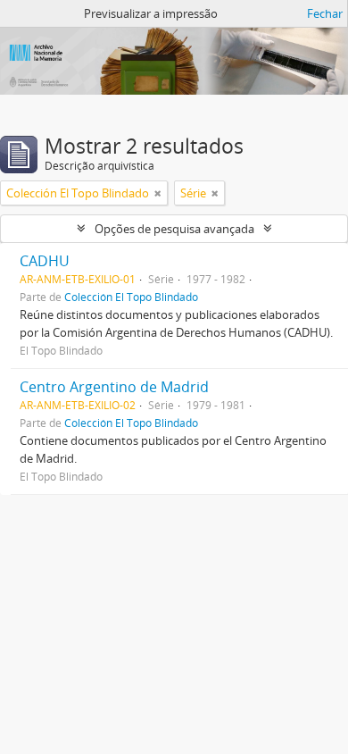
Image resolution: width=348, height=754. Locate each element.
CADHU (45, 261)
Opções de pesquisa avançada (174, 229)
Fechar (325, 13)
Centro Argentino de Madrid (114, 387)
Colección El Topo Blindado (131, 296)
